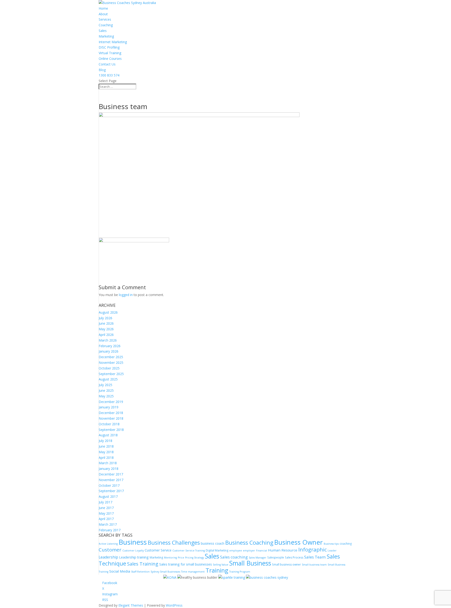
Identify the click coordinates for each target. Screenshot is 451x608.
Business (133, 542)
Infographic (312, 549)
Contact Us (107, 64)
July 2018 (105, 440)
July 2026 (105, 318)
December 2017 (111, 474)
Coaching (106, 25)
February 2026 (110, 346)
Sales (103, 30)
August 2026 (108, 312)
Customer (110, 549)
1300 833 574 (109, 75)
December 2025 (111, 357)
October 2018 (109, 424)
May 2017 (106, 513)
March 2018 (108, 463)
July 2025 (105, 385)
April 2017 (106, 519)
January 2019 (108, 407)
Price (181, 557)
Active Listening (108, 543)
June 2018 (106, 446)
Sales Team (315, 557)
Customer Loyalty (133, 550)
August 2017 (108, 496)
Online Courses (110, 58)
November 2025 (111, 362)
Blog (102, 70)
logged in (126, 295)
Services (105, 19)
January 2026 (108, 351)
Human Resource (282, 550)
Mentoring (170, 557)
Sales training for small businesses (185, 564)
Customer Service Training (188, 550)
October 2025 (109, 368)
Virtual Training (110, 53)
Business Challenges (174, 542)
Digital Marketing (217, 550)
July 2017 (105, 502)
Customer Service (158, 550)
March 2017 (108, 524)
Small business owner (286, 564)
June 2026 (106, 323)
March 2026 (108, 340)
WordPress (174, 605)
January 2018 (108, 468)
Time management (193, 571)
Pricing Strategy (194, 557)
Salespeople (275, 557)
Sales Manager (257, 557)
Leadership (108, 557)
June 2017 (106, 507)
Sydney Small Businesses (165, 571)
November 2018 (111, 418)
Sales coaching (234, 557)
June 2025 (106, 390)
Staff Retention (140, 571)
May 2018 (106, 452)
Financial (261, 550)
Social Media (119, 571)
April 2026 (106, 334)
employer (249, 550)
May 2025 (106, 396)
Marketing (106, 36)
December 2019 (111, 401)
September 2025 (111, 374)
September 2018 (111, 429)
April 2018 (106, 457)
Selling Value (220, 564)
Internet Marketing (113, 42)
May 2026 (106, 329)
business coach (212, 543)
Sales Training (142, 564)
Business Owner (298, 542)
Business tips (331, 543)
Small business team (314, 564)
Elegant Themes (130, 605)
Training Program (239, 571)
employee (235, 550)
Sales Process (294, 557)
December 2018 (111, 412)
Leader (332, 550)
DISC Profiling (109, 47)
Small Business (250, 563)
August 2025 (108, 379)
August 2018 (108, 435)
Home (103, 8)
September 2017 (111, 491)
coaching (346, 544)
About (103, 14)
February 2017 (110, 530)
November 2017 (111, 480)
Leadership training (134, 557)
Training (217, 570)
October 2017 (109, 485)
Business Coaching (249, 542)
